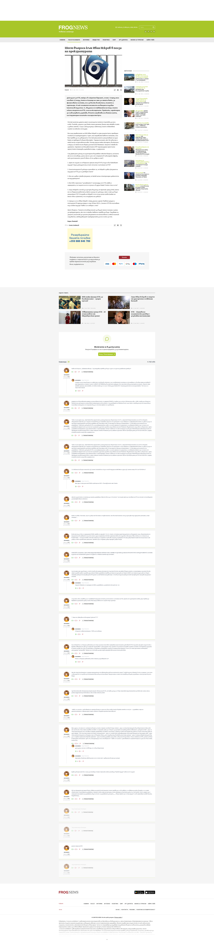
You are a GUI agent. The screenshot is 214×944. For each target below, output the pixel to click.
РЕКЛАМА (132, 910)
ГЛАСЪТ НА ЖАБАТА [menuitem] (74, 40)
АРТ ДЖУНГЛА (129, 904)
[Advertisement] (107, 10)
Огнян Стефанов (74, 225)
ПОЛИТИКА (115, 904)
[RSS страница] (154, 31)
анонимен (66, 375)
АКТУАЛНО (107, 904)
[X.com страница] (151, 31)
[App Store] (150, 892)
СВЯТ (121, 904)
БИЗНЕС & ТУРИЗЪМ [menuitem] (137, 40)
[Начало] (145, 31)
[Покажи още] (107, 939)
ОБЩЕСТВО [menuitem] (96, 40)
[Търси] (153, 27)
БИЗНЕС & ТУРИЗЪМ (140, 904)
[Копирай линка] (115, 90)
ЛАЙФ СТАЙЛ (151, 904)
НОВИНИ (86, 904)
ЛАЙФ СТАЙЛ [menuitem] (150, 40)
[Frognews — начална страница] (68, 892)
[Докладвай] (79, 372)
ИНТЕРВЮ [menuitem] (86, 40)
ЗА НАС (118, 910)
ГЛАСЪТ (67, 90)
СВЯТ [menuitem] (114, 40)
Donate (124, 257)
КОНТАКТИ (124, 910)
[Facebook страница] (148, 31)
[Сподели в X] (121, 90)
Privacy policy (118, 917)
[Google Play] (139, 892)
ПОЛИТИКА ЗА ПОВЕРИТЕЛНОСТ (145, 910)
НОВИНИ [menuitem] (62, 40)
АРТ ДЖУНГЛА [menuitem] (123, 40)
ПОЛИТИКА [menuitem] (106, 40)
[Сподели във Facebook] (118, 90)
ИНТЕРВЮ (99, 904)
